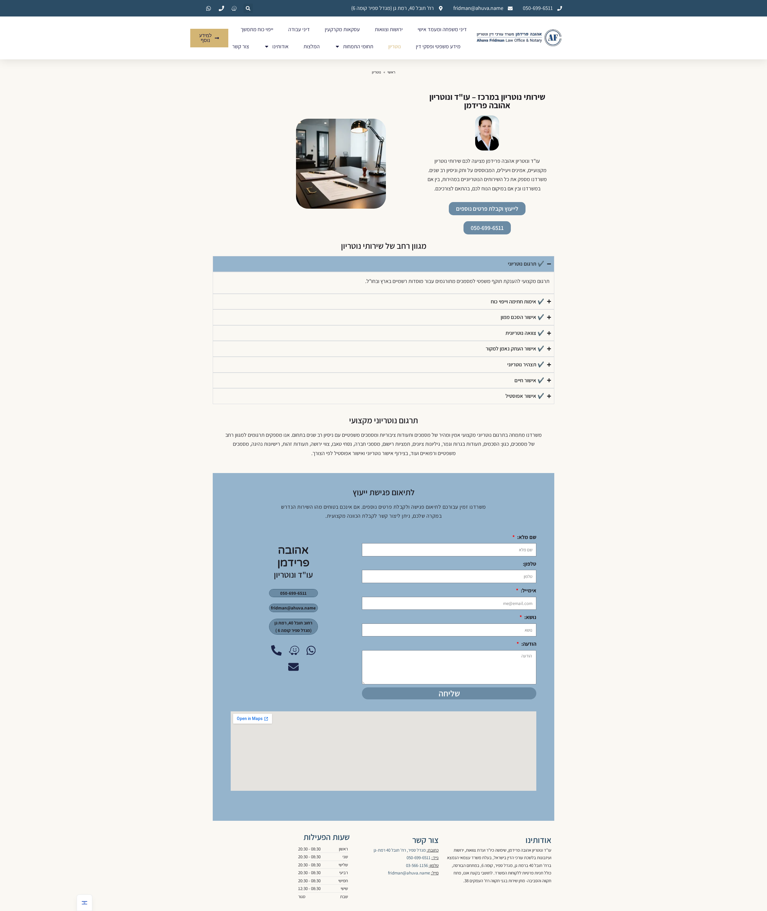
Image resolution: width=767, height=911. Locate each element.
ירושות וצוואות (389, 29)
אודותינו (280, 46)
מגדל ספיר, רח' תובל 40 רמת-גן (400, 850)
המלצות (312, 46)
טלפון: (529, 563)
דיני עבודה (299, 29)
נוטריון (394, 46)
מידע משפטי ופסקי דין (438, 46)
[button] (248, 8)
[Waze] (294, 650)
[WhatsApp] (311, 650)
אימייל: (528, 590)
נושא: (529, 617)
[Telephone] (276, 650)
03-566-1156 (417, 865)
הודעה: (528, 643)
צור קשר (240, 46)
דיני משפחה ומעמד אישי (442, 29)
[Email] (293, 667)
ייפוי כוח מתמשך (257, 29)
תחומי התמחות (358, 46)
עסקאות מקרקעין (342, 29)
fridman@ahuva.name (409, 873)
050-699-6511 (419, 857)
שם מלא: (526, 537)
